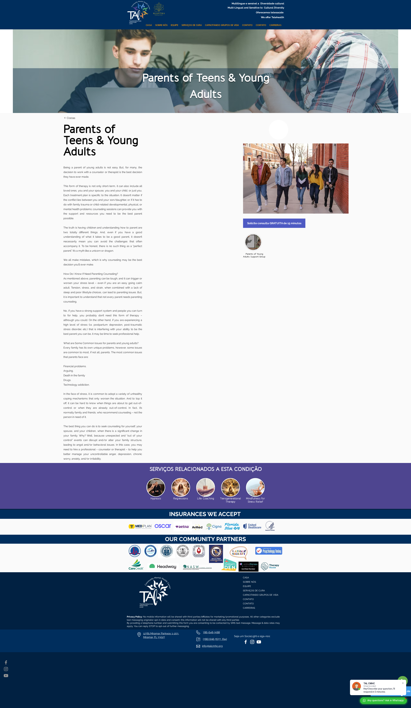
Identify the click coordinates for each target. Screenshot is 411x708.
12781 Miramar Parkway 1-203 (161, 633)
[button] (191, 23)
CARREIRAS (249, 608)
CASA (246, 577)
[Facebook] (6, 662)
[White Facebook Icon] (245, 642)
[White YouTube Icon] (259, 642)
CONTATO (248, 599)
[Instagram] (6, 669)
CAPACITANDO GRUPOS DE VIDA (259, 595)
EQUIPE (247, 586)
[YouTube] (6, 675)
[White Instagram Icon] (252, 642)
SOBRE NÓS (249, 582)
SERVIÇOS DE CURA (254, 590)
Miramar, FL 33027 (154, 637)
